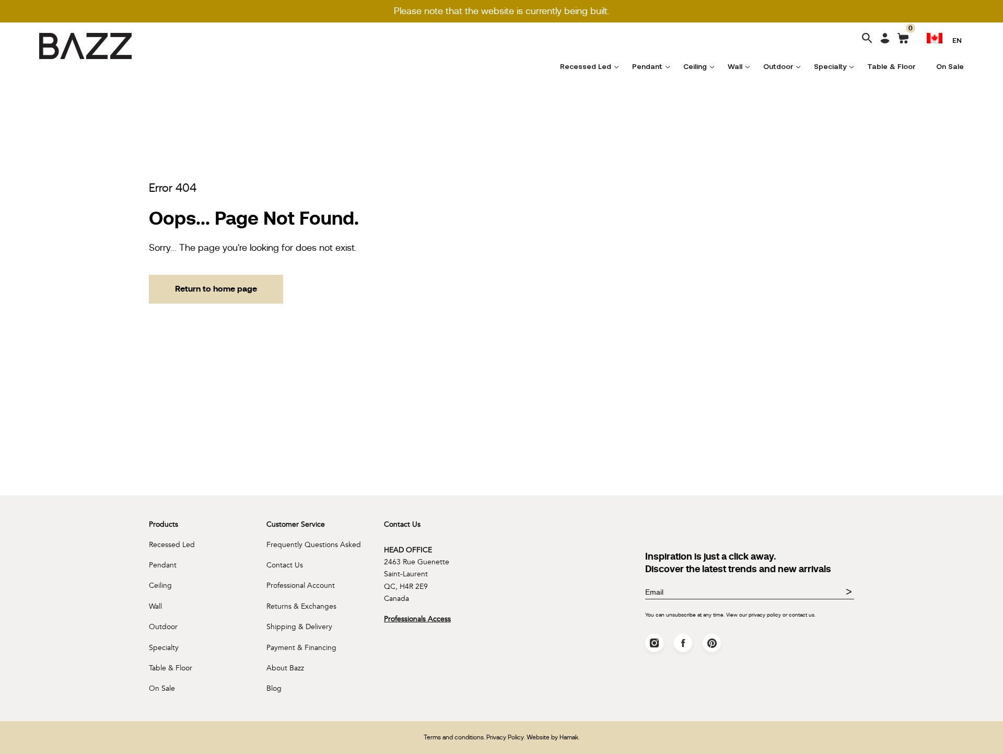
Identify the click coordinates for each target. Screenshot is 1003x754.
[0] (902, 40)
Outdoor (778, 66)
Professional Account (300, 585)
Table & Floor (891, 66)
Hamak (568, 737)
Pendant (647, 66)
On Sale (950, 66)
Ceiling (695, 66)
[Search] (867, 39)
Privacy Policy (505, 737)
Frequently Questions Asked (313, 544)
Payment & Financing (301, 647)
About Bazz (285, 668)
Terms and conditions (454, 737)
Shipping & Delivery (299, 626)
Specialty (830, 66)
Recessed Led (585, 66)
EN (957, 40)
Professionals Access (417, 618)
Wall (735, 66)
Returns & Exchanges (301, 606)
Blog (274, 688)
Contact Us (284, 565)
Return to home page (216, 289)
